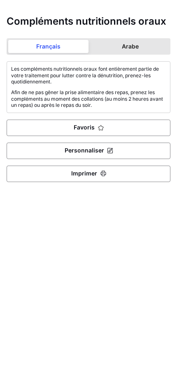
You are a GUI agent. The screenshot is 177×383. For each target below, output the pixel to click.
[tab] (48, 46)
